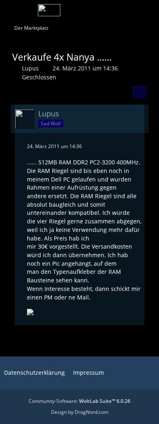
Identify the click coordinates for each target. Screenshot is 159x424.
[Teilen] (139, 91)
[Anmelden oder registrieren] (128, 10)
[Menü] (148, 10)
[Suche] (107, 10)
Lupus (30, 68)
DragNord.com (91, 412)
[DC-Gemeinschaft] (49, 10)
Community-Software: (79, 401)
